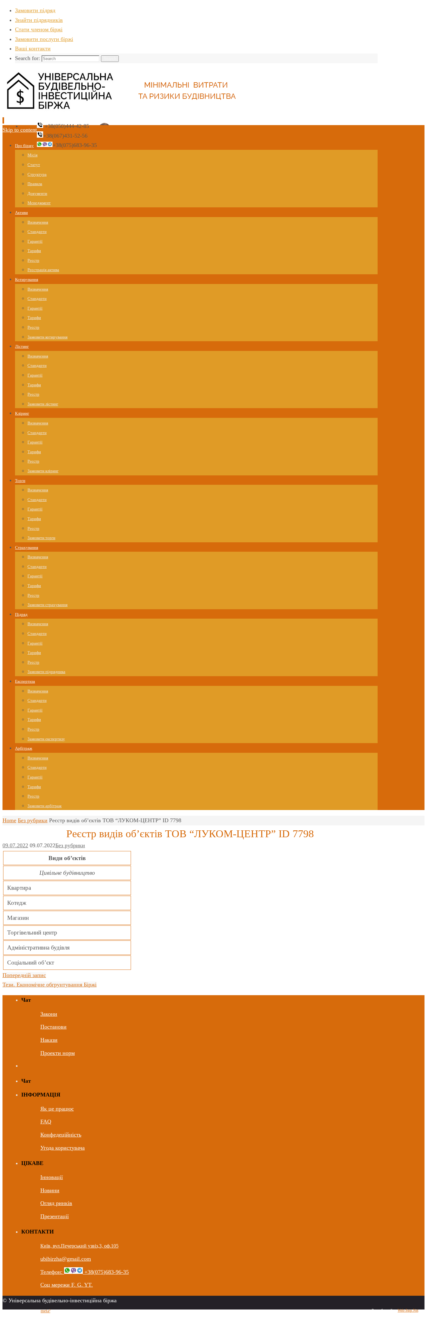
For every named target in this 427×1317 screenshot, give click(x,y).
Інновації (51, 1177)
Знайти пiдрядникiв (39, 20)
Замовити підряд (35, 10)
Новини (49, 1190)
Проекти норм (57, 1053)
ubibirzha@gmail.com (65, 1259)
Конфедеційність (60, 1135)
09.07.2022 (15, 845)
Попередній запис (24, 975)
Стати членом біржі (39, 29)
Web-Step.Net (408, 1310)
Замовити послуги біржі (44, 39)
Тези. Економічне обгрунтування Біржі (50, 984)
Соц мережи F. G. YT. (66, 1285)
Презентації (54, 1216)
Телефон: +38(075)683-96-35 (84, 1272)
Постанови (53, 1027)
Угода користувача (62, 1148)
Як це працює (57, 1109)
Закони (48, 1014)
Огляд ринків (56, 1203)
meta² (45, 1311)
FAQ (45, 1121)
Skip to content (20, 130)
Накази (49, 1040)
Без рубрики (33, 820)
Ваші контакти (33, 48)
